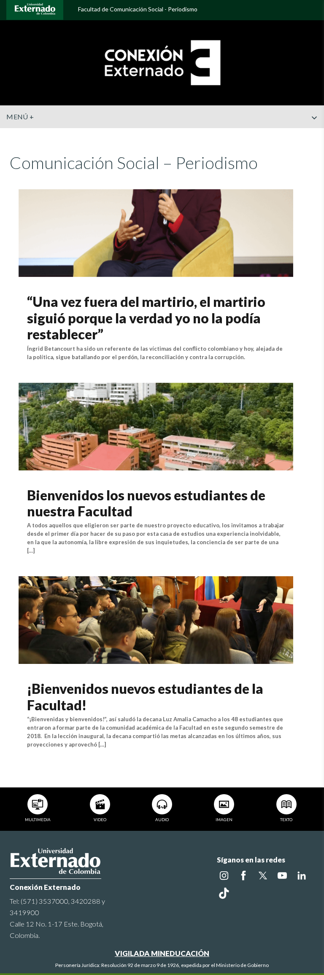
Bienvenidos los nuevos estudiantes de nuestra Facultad (146, 503)
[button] (314, 134)
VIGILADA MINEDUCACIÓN (162, 953)
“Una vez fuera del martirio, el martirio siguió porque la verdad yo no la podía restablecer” (146, 317)
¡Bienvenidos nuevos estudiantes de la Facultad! (145, 696)
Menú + (20, 117)
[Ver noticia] (156, 232)
